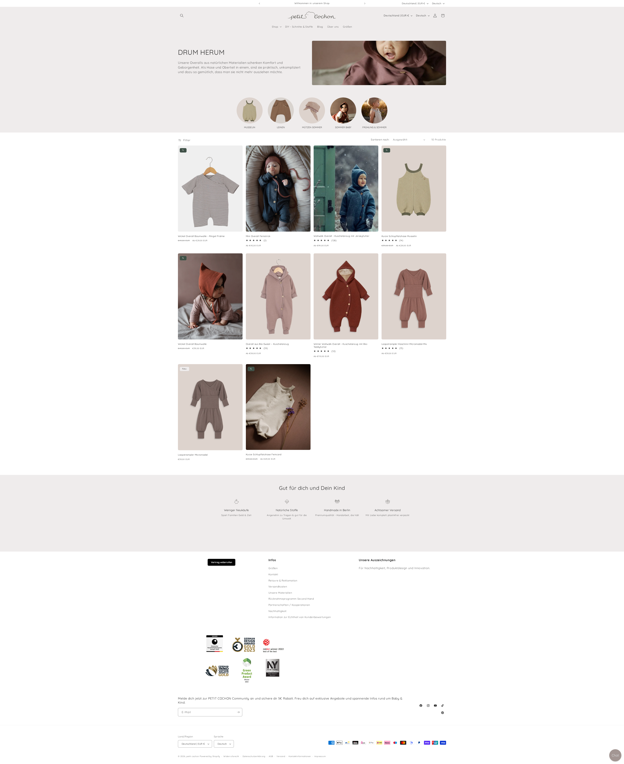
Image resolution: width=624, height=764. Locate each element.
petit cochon (192, 756)
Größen (273, 568)
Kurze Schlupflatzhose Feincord (263, 454)
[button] (182, 15)
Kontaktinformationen (300, 756)
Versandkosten (277, 586)
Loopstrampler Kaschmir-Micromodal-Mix (404, 344)
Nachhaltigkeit (277, 611)
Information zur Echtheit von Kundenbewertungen (299, 617)
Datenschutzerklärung (254, 756)
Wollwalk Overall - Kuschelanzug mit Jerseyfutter (341, 236)
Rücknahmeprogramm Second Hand (291, 598)
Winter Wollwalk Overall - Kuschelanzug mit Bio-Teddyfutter (341, 345)
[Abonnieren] (238, 712)
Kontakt (273, 574)
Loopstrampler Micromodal (193, 454)
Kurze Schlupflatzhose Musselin (399, 236)
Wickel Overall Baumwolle (192, 344)
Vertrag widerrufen (221, 562)
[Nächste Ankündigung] (364, 3)
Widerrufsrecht (231, 756)
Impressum (320, 756)
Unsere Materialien (280, 592)
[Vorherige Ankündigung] (259, 3)
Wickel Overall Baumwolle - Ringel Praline (201, 236)
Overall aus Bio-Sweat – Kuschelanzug (267, 344)
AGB (271, 756)
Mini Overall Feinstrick (258, 236)
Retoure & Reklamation (282, 580)
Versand (281, 756)
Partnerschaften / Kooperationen (289, 604)
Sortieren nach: (380, 139)
